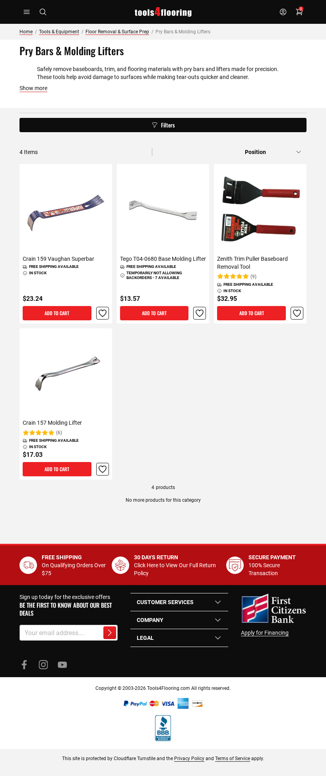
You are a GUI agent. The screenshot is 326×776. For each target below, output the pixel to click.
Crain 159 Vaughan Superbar (58, 259)
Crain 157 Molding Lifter (52, 423)
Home (26, 32)
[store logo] (163, 12)
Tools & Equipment (59, 32)
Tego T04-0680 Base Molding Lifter (163, 259)
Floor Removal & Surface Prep (117, 32)
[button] (102, 313)
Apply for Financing (265, 633)
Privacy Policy (189, 758)
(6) (59, 432)
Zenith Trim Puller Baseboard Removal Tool (252, 263)
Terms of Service (232, 758)
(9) (253, 276)
